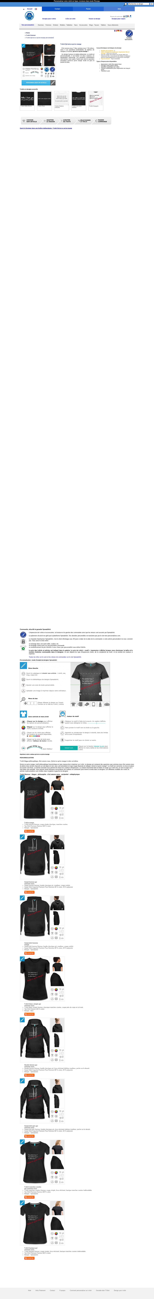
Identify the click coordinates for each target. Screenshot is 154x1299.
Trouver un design (94, 19)
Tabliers (103, 25)
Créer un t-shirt (70, 19)
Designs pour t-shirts (49, 19)
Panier (88, 9)
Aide (119, 9)
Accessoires (83, 25)
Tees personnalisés (28, 25)
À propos (62, 1290)
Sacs (76, 25)
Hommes (41, 25)
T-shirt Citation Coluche (59, 106)
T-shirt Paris (41, 106)
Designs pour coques (118, 19)
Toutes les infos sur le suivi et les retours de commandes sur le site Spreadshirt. (55, 657)
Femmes (48, 25)
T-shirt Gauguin (93, 106)
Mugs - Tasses (94, 25)
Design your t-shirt (120, 1290)
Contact (57, 9)
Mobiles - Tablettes (66, 25)
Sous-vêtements (113, 25)
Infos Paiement (40, 1290)
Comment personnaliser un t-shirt (81, 1290)
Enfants (55, 25)
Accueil (29, 9)
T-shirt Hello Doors (26, 106)
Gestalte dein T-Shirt (102, 1290)
